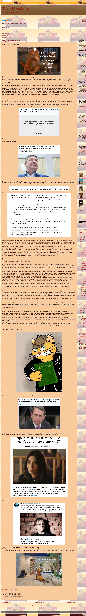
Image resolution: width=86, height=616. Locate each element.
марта (82, 298)
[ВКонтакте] (5, 20)
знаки (80, 323)
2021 (81, 241)
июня (82, 293)
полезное (82, 336)
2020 (81, 243)
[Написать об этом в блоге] (12, 589)
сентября (83, 248)
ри (85, 340)
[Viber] (12, 20)
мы (82, 330)
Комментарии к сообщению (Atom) (17, 609)
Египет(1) (80, 322)
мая (82, 295)
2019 (81, 305)
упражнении (82, 347)
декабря (83, 245)
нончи (82, 279)
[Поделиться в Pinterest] (16, 589)
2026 (81, 232)
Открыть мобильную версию (39, 605)
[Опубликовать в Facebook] (15, 589)
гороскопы (83, 320)
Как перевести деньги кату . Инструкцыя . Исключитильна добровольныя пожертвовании (21, 29)
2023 (81, 237)
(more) (80, 23)
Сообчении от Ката (6, 37)
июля (82, 291)
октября (83, 247)
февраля (83, 300)
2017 (81, 308)
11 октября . (81, 185)
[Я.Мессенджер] (3, 20)
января (83, 302)
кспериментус (81, 329)
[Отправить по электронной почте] (11, 589)
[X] (10, 20)
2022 (81, 239)
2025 (81, 234)
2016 (81, 310)
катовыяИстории (82, 327)
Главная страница (6, 35)
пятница (80, 205)
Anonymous (81, 20)
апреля (83, 297)
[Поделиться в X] (14, 589)
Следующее (6, 602)
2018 (81, 306)
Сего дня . (83, 250)
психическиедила (82, 339)
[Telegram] (9, 20)
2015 (81, 312)
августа (83, 289)
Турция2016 (81, 346)
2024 (81, 235)
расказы (80, 340)
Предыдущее (71, 602)
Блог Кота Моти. (17, 9)
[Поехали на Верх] (84, 614)
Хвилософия (82, 348)
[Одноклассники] (7, 20)
